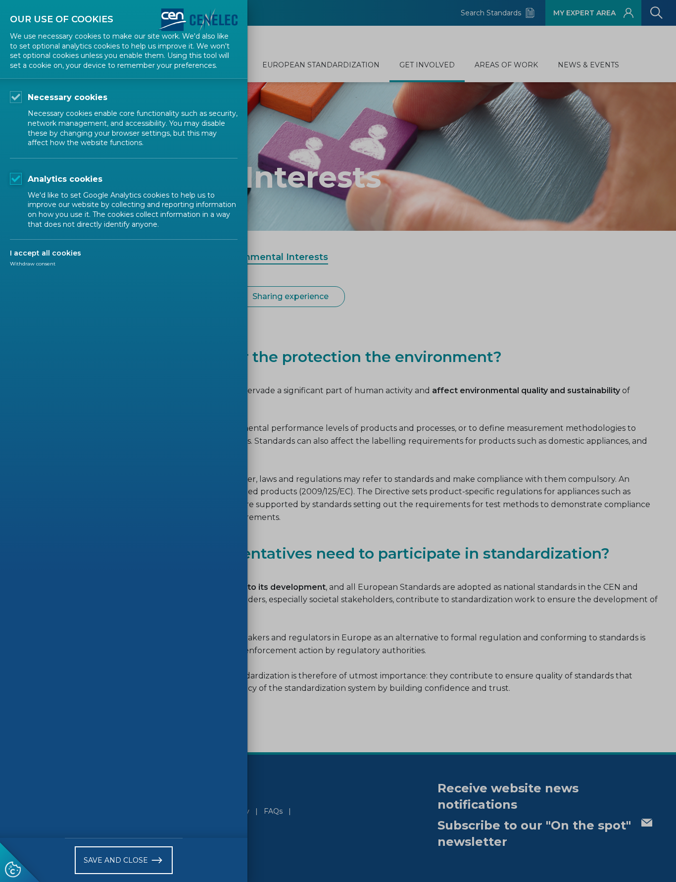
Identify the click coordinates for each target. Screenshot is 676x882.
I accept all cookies (45, 253)
